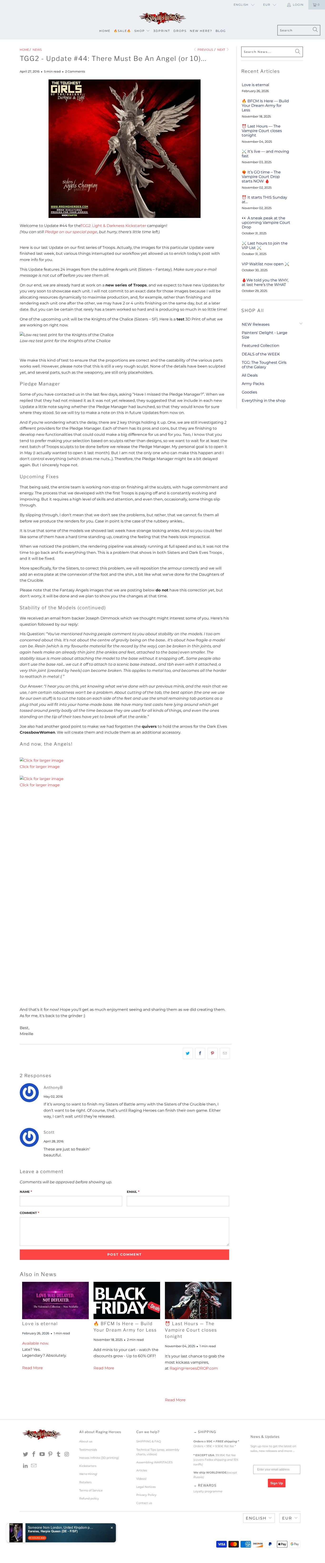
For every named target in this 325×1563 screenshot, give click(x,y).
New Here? (201, 31)
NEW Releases (256, 324)
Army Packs (253, 383)
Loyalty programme (207, 1491)
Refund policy (89, 1498)
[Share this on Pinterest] (212, 1053)
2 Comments (75, 71)
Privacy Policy (146, 1495)
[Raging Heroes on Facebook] (34, 1454)
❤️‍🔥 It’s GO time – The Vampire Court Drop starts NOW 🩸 (261, 176)
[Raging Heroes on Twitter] (25, 1454)
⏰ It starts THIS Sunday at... (264, 199)
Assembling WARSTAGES (154, 1462)
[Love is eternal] (55, 1300)
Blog (221, 31)
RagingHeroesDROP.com (194, 1368)
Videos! (141, 1478)
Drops (180, 31)
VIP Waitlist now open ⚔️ (265, 264)
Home (104, 31)
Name (26, 1192)
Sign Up (276, 1483)
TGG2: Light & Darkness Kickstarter (113, 225)
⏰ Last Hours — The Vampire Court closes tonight (191, 1330)
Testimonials (88, 1449)
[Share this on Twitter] (188, 1053)
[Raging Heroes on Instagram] (66, 1454)
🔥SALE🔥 (122, 31)
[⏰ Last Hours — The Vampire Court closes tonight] (198, 1300)
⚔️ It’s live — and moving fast (265, 153)
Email (133, 1192)
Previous (205, 49)
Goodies (249, 392)
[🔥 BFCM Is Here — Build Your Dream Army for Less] (127, 1300)
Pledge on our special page (71, 232)
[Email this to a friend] (225, 1053)
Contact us (144, 1503)
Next (221, 49)
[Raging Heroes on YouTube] (42, 1454)
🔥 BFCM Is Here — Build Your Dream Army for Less (265, 105)
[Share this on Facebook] (200, 1053)
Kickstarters (87, 1466)
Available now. (35, 1343)
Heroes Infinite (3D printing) (99, 1458)
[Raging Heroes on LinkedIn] (25, 1466)
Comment (29, 1213)
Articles (141, 1470)
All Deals (250, 375)
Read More (32, 1368)
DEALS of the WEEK (261, 354)
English (241, 4)
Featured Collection (260, 345)
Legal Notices (146, 1487)
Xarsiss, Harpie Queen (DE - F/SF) (53, 1531)
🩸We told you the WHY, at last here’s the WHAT (265, 282)
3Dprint (161, 31)
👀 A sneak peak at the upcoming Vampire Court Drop (266, 222)
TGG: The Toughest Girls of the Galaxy (264, 364)
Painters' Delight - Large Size (264, 334)
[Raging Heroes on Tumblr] (58, 1454)
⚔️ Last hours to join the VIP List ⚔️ (265, 245)
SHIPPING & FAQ (148, 1441)
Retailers (85, 1482)
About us (85, 1441)
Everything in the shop (264, 400)
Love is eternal (40, 1323)
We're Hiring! (88, 1474)
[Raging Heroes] (162, 18)
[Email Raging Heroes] (34, 1466)
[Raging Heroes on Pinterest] (50, 1454)
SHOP (139, 31)
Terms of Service (91, 1490)
